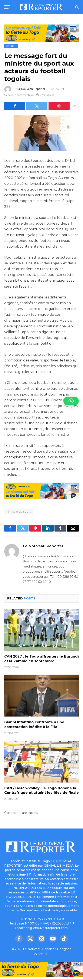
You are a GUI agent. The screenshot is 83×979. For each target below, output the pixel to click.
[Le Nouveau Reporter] (41, 7)
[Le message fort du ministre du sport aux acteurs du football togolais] (41, 133)
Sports (11, 45)
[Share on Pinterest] (59, 106)
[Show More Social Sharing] (75, 106)
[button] (71, 401)
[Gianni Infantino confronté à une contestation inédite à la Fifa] (41, 696)
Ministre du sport (18, 511)
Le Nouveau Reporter (31, 88)
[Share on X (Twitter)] (36, 106)
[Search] (76, 7)
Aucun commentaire (21, 94)
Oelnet (43, 953)
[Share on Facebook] (14, 106)
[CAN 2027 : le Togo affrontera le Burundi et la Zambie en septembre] (41, 630)
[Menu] (7, 7)
